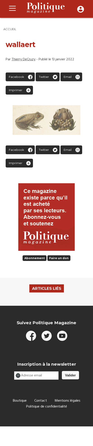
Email (68, 77)
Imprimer (15, 90)
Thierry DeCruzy (23, 59)
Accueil (9, 29)
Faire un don (59, 258)
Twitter (44, 77)
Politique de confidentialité (46, 407)
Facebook (16, 77)
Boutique (20, 401)
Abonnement (34, 258)
